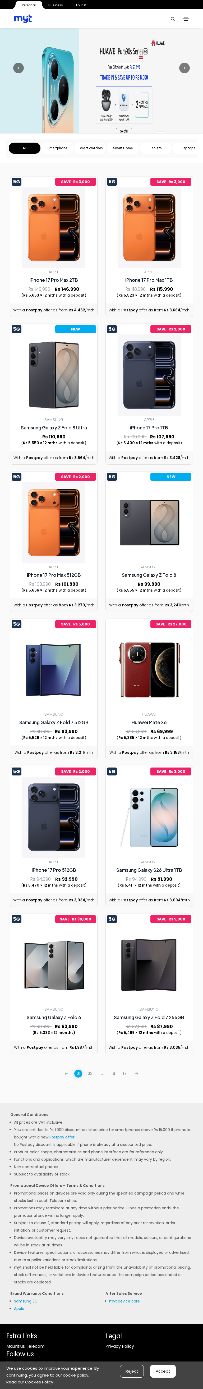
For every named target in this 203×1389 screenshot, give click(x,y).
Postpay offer (62, 1137)
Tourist (81, 5)
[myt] (23, 18)
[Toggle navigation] (186, 19)
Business (55, 5)
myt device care (124, 1301)
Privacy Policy (119, 1346)
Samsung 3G (26, 1301)
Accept (163, 1371)
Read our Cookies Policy (29, 1382)
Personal (29, 5)
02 (90, 1073)
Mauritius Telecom (25, 1346)
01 (78, 1073)
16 (113, 1073)
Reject (132, 1371)
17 (125, 1073)
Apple (19, 1308)
